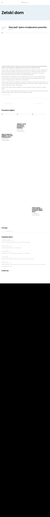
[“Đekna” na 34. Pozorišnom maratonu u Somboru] (23, 117)
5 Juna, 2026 (5, 262)
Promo (3, 300)
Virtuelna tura (6, 403)
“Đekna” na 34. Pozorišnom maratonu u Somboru (21, 126)
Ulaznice (4, 401)
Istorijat (28, 295)
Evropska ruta (6, 405)
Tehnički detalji (30, 298)
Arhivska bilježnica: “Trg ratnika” (11, 247)
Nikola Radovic (6, 140)
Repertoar (5, 295)
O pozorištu (29, 293)
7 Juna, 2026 (34, 213)
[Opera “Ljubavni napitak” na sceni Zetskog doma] (8, 123)
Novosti (10, 29)
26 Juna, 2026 (5, 245)
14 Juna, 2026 (19, 129)
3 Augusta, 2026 (5, 138)
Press (3, 298)
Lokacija (4, 407)
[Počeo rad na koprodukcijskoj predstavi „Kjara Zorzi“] (38, 159)
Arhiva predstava (31, 296)
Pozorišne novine (7, 296)
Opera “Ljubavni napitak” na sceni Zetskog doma (7, 136)
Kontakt (4, 409)
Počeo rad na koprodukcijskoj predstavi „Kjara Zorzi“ (37, 210)
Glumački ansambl (31, 300)
